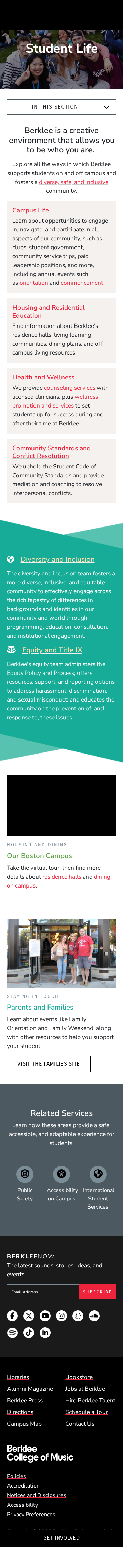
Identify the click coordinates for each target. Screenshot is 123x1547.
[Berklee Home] (61, 1454)
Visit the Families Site (48, 1064)
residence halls (61, 876)
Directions (20, 1412)
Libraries (18, 1377)
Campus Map (24, 1423)
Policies (16, 1476)
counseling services (69, 388)
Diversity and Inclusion (57, 559)
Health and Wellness (43, 377)
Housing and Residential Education (48, 311)
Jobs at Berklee (85, 1389)
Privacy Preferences (31, 1514)
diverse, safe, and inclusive (73, 182)
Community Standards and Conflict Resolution (51, 452)
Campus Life (30, 210)
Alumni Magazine (30, 1389)
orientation (33, 283)
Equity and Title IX (52, 650)
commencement (82, 283)
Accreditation (23, 1486)
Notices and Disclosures (36, 1495)
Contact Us (79, 1423)
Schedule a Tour (86, 1412)
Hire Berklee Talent (90, 1400)
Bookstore (79, 1377)
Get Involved (61, 1538)
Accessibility (22, 1505)
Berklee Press (25, 1400)
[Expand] (106, 107)
